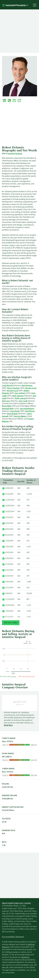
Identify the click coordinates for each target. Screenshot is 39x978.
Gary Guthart (20, 393)
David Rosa (30, 411)
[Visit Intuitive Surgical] (19, 101)
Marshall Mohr (8, 408)
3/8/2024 (8, 593)
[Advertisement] (19, 31)
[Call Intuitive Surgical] (9, 101)
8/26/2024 (9, 529)
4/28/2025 (9, 488)
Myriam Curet (30, 388)
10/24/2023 (9, 605)
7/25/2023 (9, 611)
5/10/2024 (9, 570)
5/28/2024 (9, 558)
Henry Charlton (13, 388)
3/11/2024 (9, 587)
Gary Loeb (23, 401)
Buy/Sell (20, 481)
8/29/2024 (9, 523)
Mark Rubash (12, 413)
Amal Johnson (18, 396)
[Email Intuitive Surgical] (14, 101)
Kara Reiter (15, 411)
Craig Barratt (7, 385)
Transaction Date (8, 481)
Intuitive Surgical (15, 153)
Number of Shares (31, 481)
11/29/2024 (9, 500)
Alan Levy (6, 401)
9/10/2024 (9, 517)
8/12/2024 (9, 535)
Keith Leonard (21, 398)
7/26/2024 (9, 546)
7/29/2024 (9, 540)
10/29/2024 (9, 505)
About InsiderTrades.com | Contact (16, 903)
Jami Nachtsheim (27, 408)
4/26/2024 (9, 581)
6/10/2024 (9, 552)
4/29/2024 (9, 576)
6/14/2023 (9, 616)
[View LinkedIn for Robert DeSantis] (4, 101)
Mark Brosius (27, 385)
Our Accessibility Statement (13, 936)
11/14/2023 (9, 599)
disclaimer (25, 957)
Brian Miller (7, 406)
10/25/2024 (9, 511)
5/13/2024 (9, 564)
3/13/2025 (9, 494)
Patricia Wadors (20, 416)
